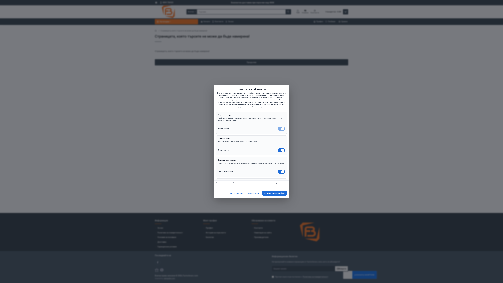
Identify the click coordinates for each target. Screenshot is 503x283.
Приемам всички (253, 193)
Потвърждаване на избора (274, 193)
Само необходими (236, 193)
